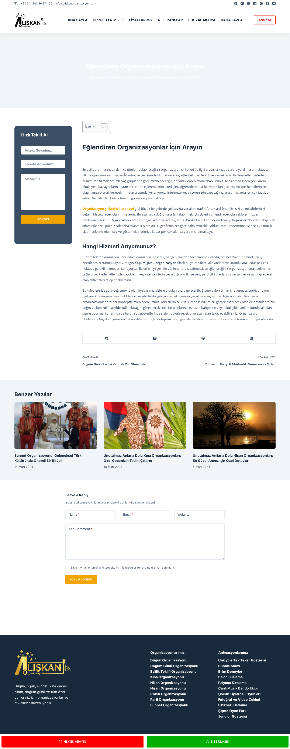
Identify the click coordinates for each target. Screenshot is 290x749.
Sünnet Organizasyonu (169, 705)
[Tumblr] (267, 3)
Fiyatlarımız (141, 20)
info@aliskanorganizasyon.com (75, 3)
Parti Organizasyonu (167, 699)
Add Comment (80, 529)
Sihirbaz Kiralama (232, 705)
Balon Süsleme (230, 677)
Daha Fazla (232, 20)
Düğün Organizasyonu (168, 660)
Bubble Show (229, 666)
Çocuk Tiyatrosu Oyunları (239, 694)
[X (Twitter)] (248, 3)
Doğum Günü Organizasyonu (174, 666)
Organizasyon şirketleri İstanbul (108, 208)
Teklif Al (264, 20)
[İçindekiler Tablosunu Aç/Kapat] (101, 127)
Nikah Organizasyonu (168, 683)
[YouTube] (274, 3)
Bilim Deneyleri (230, 671)
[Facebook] (235, 3)
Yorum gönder (81, 579)
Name (74, 514)
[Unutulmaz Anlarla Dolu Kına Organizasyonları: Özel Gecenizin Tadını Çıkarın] (145, 425)
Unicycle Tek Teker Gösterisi (242, 660)
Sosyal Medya (201, 20)
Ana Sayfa (77, 20)
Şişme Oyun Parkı (232, 711)
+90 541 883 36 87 (33, 3)
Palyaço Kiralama (232, 683)
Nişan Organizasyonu (168, 688)
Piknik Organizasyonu (168, 694)
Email (128, 514)
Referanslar (170, 20)
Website (183, 514)
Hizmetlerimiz (106, 20)
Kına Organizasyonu (167, 677)
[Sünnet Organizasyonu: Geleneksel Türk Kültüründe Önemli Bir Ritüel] (55, 425)
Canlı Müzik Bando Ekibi (238, 688)
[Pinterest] (261, 3)
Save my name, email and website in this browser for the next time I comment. (123, 567)
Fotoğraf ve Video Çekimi (239, 699)
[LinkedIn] (254, 3)
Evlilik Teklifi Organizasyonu (173, 671)
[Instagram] (242, 3)
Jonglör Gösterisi (232, 716)
